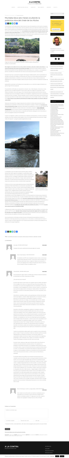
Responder (44, 245)
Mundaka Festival (53, 129)
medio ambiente (20, 15)
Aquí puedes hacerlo (56, 29)
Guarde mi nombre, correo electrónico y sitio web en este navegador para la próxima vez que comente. (26, 423)
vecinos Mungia (52, 135)
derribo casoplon (53, 119)
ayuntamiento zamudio (54, 113)
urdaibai (39, 236)
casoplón (51, 115)
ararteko (56, 104)
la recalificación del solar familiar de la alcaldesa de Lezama (26, 204)
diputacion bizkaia (59, 119)
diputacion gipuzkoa (53, 120)
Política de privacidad (49, 450)
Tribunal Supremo (53, 134)
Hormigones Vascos (53, 124)
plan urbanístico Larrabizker (54, 130)
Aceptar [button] (57, 456)
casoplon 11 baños (61, 114)
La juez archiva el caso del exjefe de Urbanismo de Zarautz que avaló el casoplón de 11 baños (56, 68)
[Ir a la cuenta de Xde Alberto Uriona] (59, 59)
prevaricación (52, 131)
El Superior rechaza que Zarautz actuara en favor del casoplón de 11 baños (56, 74)
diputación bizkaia (60, 120)
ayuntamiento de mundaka (12, 236)
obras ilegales (26, 236)
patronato (31, 236)
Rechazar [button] (62, 456)
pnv (60, 130)
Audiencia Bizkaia (60, 104)
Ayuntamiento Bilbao (53, 108)
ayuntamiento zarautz (53, 114)
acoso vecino (52, 104)
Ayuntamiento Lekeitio (54, 109)
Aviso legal (47, 448)
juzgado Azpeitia (53, 125)
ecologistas (20, 236)
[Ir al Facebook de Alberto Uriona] (56, 59)
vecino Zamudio (58, 135)
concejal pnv (56, 115)
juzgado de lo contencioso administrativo (56, 126)
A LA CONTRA (11, 447)
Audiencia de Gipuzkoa (54, 105)
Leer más (52, 456)
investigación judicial (60, 124)
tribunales (56, 131)
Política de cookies (49, 452)
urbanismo (35, 236)
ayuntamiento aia (61, 105)
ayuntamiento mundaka (54, 110)
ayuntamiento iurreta (60, 108)
